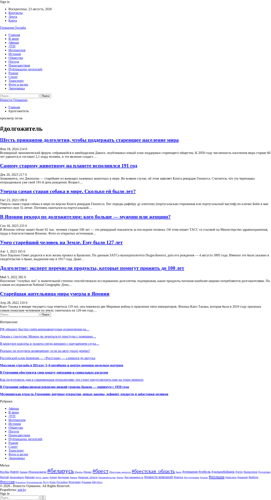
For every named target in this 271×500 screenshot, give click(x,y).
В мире (13, 39)
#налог (120, 477)
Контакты (15, 13)
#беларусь (60, 470)
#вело (178, 472)
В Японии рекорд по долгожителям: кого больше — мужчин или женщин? (85, 216)
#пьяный (242, 477)
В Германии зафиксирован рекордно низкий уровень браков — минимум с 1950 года (64, 387)
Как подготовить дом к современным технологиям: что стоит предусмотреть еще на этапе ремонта (71, 379)
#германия (190, 472)
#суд (46, 482)
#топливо (75, 482)
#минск (73, 477)
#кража (30, 477)
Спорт (13, 77)
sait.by (22, 490)
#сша (53, 482)
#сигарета (20, 482)
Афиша (13, 42)
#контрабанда (17, 477)
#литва (53, 477)
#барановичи (37, 471)
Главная (14, 35)
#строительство (34, 482)
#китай (4, 477)
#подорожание (191, 477)
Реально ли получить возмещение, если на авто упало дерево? (45, 351)
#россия (7, 481)
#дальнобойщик (223, 472)
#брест (100, 471)
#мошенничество (107, 477)
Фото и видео (18, 84)
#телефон (62, 482)
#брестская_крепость (120, 472)
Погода (13, 61)
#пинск (178, 477)
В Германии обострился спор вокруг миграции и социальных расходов (54, 372)
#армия (24, 472)
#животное (250, 471)
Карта (12, 20)
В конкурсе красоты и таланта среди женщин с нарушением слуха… (49, 343)
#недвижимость (133, 477)
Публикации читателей (25, 69)
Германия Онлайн (13, 27)
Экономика (16, 88)
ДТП (11, 46)
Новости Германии (14, 100)
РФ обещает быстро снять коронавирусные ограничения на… (44, 329)
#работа (253, 477)
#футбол (97, 482)
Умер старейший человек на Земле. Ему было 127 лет (61, 242)
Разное (13, 73)
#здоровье (264, 472)
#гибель (204, 472)
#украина (86, 482)
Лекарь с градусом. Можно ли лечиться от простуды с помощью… (48, 336)
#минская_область (88, 477)
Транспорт (16, 80)
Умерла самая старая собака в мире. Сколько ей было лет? (68, 191)
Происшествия (19, 65)
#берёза (79, 472)
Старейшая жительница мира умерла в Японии (54, 293)
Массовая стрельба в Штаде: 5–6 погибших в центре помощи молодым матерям (61, 365)
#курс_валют (42, 477)
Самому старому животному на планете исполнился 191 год (68, 165)
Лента (12, 16)
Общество (15, 58)
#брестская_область (153, 471)
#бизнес (87, 472)
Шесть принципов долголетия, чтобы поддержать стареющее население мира (89, 140)
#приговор (230, 477)
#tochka (4, 471)
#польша (216, 476)
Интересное (17, 50)
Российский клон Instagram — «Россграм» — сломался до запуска (47, 358)
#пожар (204, 477)
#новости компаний (158, 477)
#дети (239, 471)
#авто (14, 472)
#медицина (63, 477)
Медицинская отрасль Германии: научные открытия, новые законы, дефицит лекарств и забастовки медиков (84, 394)
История (14, 54)
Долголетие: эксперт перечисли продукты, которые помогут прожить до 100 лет (92, 268)
